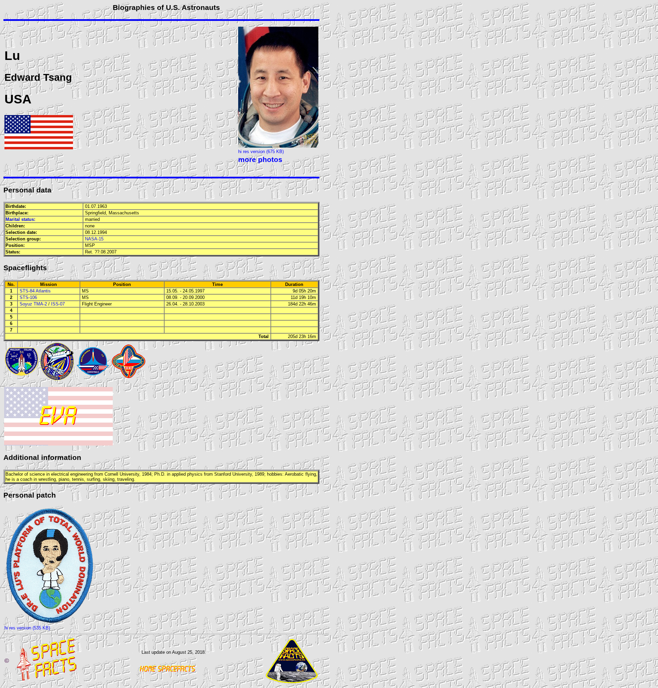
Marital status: (20, 219)
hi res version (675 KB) (261, 151)
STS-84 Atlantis (35, 290)
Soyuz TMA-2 (33, 304)
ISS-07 (58, 304)
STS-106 (28, 297)
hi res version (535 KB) (27, 627)
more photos (260, 159)
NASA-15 (94, 238)
